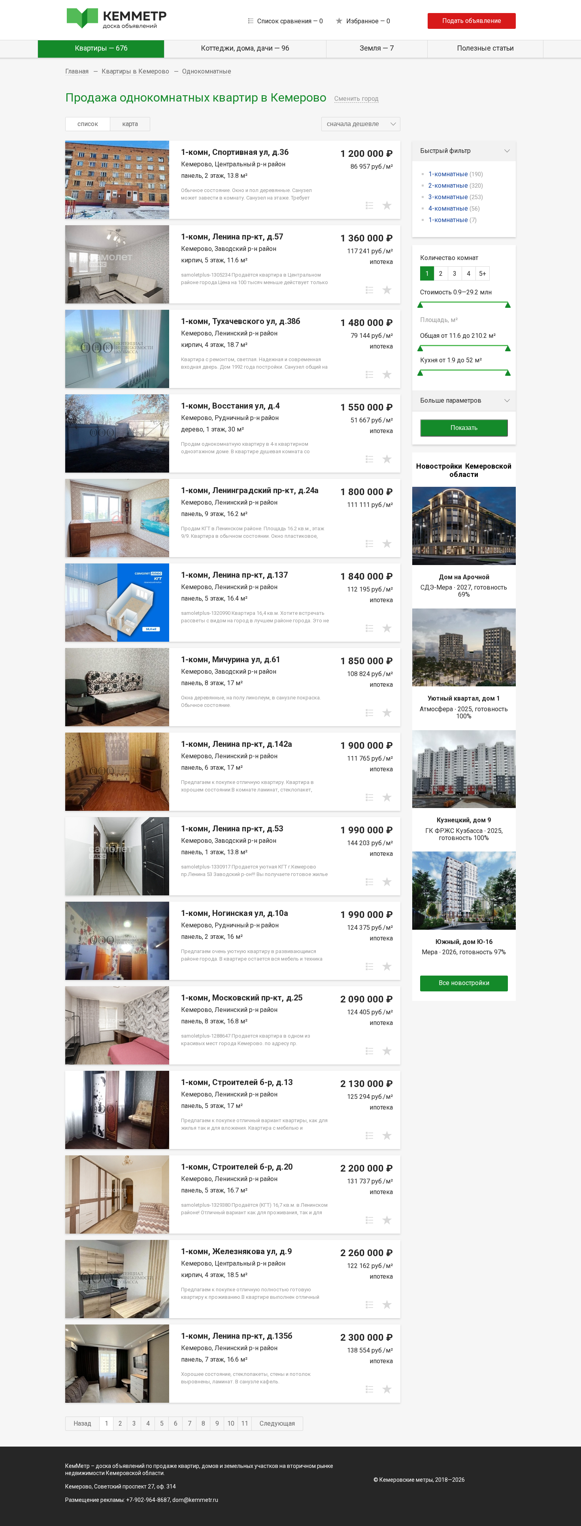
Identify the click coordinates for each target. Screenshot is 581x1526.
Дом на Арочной (464, 577)
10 (230, 1423)
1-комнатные (455, 174)
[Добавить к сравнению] (369, 205)
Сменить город (356, 98)
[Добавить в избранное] (386, 205)
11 (244, 1423)
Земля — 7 (377, 48)
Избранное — (368, 21)
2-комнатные (455, 185)
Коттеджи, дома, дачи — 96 (245, 48)
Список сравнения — (290, 21)
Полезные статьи (485, 48)
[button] (360, 124)
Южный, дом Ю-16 (464, 942)
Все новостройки (464, 983)
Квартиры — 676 (101, 48)
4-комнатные (454, 208)
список (87, 124)
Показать (464, 427)
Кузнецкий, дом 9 (464, 820)
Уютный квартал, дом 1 (464, 698)
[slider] (420, 305)
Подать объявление (471, 20)
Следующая (277, 1423)
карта (130, 124)
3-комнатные (455, 197)
